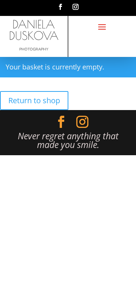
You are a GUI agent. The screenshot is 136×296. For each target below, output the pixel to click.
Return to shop (34, 100)
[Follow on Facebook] (60, 7)
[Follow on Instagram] (76, 7)
